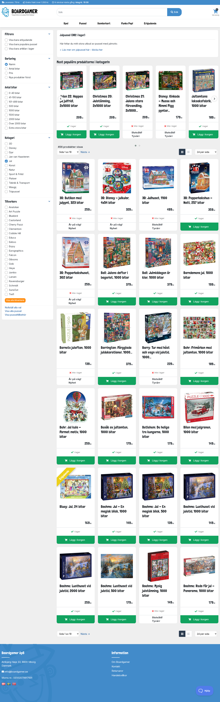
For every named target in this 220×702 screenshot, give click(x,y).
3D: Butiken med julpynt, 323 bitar (72, 200)
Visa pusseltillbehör (15, 314)
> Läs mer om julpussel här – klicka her (81, 49)
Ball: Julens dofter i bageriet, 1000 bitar (115, 275)
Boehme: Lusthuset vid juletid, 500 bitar (116, 588)
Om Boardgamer (121, 661)
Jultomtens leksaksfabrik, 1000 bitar (201, 101)
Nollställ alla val (13, 307)
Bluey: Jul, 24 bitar (72, 506)
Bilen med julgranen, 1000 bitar (197, 429)
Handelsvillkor (119, 675)
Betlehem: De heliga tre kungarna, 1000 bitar (155, 432)
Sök (175, 12)
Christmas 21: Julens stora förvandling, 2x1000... (135, 103)
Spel (66, 23)
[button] (136, 145)
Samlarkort (103, 23)
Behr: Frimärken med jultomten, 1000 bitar (198, 349)
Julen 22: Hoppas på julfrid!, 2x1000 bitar (71, 101)
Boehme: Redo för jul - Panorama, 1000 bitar (198, 588)
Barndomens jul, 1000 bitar (198, 275)
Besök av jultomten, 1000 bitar (114, 429)
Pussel (82, 23)
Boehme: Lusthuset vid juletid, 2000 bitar (75, 588)
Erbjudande (150, 23)
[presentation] (60, 98)
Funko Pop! (127, 23)
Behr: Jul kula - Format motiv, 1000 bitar (73, 432)
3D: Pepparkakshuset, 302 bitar (74, 275)
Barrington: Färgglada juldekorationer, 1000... (116, 349)
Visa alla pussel (13, 311)
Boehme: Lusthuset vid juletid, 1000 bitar (199, 508)
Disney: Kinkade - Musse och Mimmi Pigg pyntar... (169, 103)
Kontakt (116, 666)
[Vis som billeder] (182, 152)
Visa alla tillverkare (15, 300)
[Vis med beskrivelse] (188, 152)
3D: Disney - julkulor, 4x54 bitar (115, 200)
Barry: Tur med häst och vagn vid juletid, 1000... (156, 352)
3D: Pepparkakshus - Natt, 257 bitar (197, 200)
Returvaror (117, 670)
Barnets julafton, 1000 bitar (75, 349)
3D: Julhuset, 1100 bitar (154, 200)
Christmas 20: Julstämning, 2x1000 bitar (102, 101)
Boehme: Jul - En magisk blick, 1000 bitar (114, 511)
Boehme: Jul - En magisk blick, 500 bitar (154, 511)
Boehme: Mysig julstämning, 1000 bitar (154, 590)
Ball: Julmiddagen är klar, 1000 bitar (156, 275)
